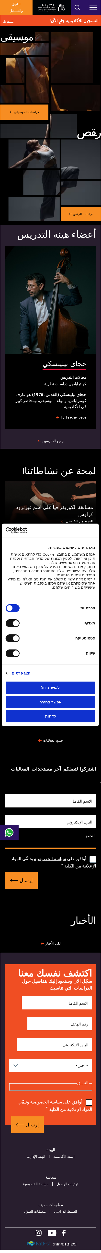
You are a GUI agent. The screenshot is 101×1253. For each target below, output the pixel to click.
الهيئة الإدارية (36, 1156)
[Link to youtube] (52, 1233)
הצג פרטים (21, 673)
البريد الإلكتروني (79, 822)
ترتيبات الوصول (67, 1184)
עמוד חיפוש (77, 8)
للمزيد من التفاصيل (79, 521)
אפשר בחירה (50, 702)
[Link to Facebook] (64, 1233)
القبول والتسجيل (16, 7)
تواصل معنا (9, 832)
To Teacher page (73, 417)
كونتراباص (78, 384)
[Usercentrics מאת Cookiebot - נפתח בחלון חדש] (27, 530)
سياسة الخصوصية (50, 859)
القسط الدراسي (65, 1211)
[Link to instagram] (39, 1233)
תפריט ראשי (93, 7)
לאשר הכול (50, 688)
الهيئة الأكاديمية (64, 1156)
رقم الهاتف (79, 1024)
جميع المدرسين (53, 441)
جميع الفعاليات (53, 740)
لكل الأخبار (53, 943)
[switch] (14, 623)
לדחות (50, 716)
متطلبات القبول (35, 1211)
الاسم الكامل (81, 801)
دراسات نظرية (55, 384)
